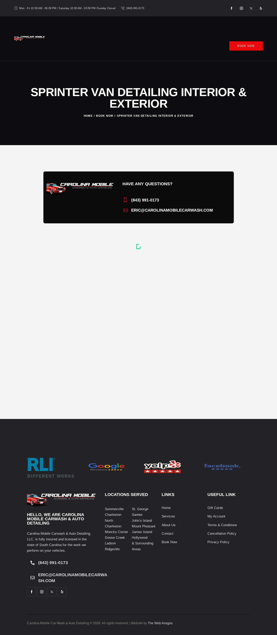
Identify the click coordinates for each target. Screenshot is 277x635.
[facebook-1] (232, 8)
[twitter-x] (251, 8)
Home (88, 115)
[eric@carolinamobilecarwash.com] (32, 577)
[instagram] (241, 8)
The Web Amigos (160, 623)
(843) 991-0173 (53, 562)
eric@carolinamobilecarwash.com (72, 577)
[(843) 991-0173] (32, 562)
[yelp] (261, 8)
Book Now (104, 115)
